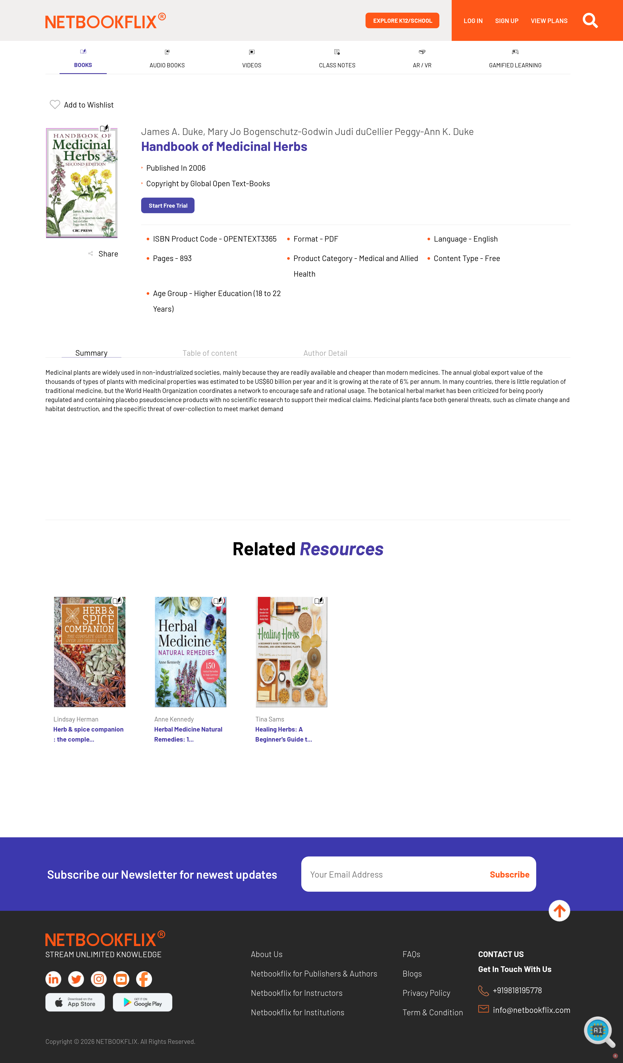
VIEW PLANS (549, 20)
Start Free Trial (168, 205)
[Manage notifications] (615, 1055)
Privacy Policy (426, 992)
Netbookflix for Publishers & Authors (314, 973)
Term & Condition (433, 1012)
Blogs (412, 973)
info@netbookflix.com (531, 1009)
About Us (267, 953)
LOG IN (473, 20)
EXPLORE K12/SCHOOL (402, 20)
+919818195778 (517, 990)
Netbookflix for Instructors (297, 992)
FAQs (411, 953)
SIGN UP (507, 20)
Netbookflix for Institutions (297, 1012)
